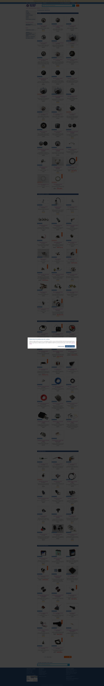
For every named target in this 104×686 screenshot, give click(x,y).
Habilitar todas (70, 346)
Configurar (61, 346)
